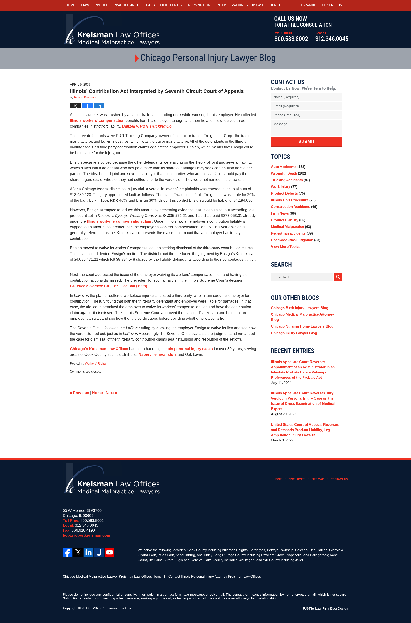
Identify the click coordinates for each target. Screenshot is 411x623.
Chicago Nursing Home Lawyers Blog (302, 326)
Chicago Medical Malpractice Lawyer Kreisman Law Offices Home (112, 576)
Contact (332, 5)
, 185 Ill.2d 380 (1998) (108, 286)
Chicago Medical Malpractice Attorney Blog (302, 317)
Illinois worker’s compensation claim (119, 221)
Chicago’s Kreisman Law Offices (99, 349)
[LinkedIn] (88, 552)
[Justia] (99, 552)
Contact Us (339, 479)
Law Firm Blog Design (325, 608)
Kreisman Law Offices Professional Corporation (112, 29)
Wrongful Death (288, 173)
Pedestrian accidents (292, 233)
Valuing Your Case (248, 5)
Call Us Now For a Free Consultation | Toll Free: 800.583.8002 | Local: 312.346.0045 (310, 29)
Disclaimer (297, 479)
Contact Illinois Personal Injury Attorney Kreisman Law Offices (214, 576)
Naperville (147, 355)
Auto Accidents (288, 167)
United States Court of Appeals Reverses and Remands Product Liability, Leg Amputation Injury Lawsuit (305, 429)
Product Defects (288, 193)
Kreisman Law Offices (119, 608)
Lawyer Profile (94, 5)
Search (338, 277)
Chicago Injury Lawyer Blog (294, 333)
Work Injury (284, 187)
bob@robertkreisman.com (86, 535)
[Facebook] (67, 552)
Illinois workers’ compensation (97, 120)
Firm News (283, 213)
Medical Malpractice (291, 227)
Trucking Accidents (290, 180)
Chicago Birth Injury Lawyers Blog (299, 308)
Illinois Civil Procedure (293, 200)
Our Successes (282, 5)
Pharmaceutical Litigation (295, 240)
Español (308, 5)
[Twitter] (78, 552)
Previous (79, 393)
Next (111, 393)
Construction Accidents (294, 207)
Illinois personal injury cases (187, 349)
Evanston (167, 355)
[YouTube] (109, 552)
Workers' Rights (96, 363)
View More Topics (285, 247)
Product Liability (288, 220)
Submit (306, 141)
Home (70, 5)
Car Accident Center (164, 5)
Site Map (318, 479)
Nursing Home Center (207, 5)
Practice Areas (127, 5)
